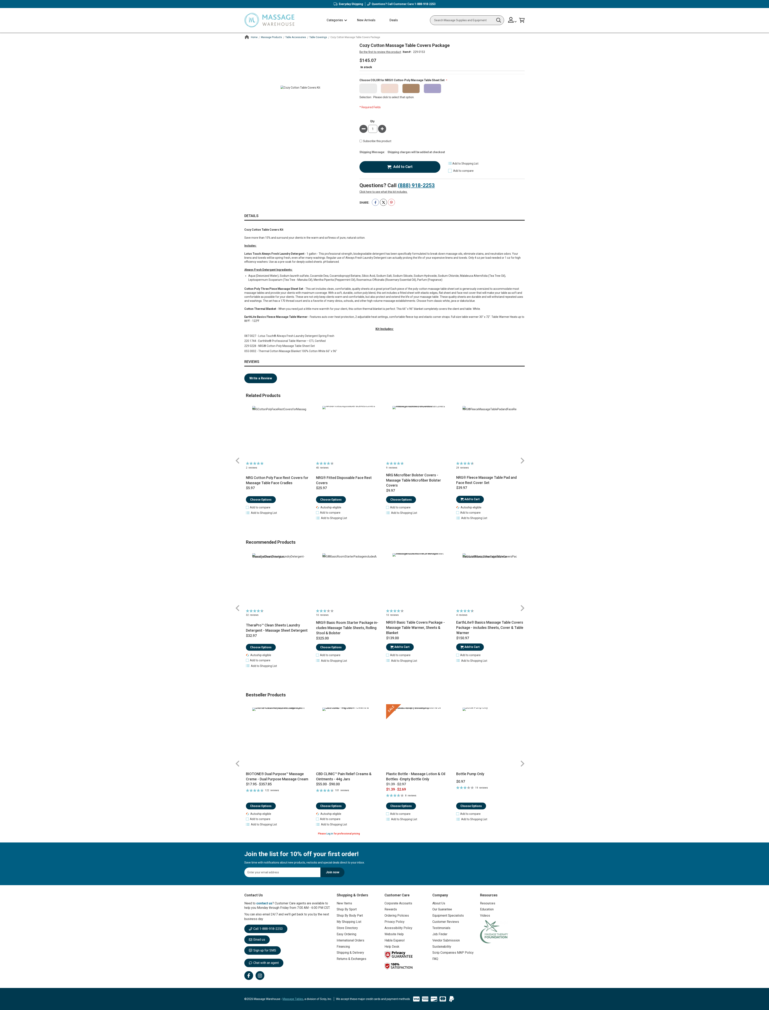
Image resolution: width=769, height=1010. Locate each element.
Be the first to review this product (380, 52)
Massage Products (271, 37)
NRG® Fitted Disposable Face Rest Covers (344, 480)
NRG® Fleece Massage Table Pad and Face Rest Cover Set (486, 480)
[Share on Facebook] (375, 202)
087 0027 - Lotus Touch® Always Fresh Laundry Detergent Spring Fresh (289, 335)
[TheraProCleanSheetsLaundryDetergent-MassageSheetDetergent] (279, 580)
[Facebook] (248, 975)
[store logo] (269, 20)
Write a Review (260, 378)
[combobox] (467, 20)
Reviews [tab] (251, 362)
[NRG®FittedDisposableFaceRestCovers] (349, 433)
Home (254, 37)
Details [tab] (251, 216)
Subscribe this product (377, 141)
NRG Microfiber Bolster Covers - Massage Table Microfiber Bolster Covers (413, 480)
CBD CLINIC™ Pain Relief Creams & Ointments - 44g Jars (343, 776)
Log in (329, 833)
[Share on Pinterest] (391, 202)
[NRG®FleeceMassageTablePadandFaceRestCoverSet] (489, 433)
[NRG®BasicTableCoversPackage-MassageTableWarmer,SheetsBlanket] (419, 580)
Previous (237, 460)
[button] (512, 20)
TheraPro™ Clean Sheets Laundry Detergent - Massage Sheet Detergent (277, 627)
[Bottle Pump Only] (489, 737)
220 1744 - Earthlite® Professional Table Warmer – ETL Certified (285, 340)
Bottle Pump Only (470, 774)
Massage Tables (293, 999)
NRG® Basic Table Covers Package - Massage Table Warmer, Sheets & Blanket (415, 627)
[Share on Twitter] (383, 202)
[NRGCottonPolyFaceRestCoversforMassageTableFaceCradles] (279, 433)
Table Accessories (295, 37)
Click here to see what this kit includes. (383, 191)
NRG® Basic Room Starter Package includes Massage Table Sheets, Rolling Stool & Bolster (347, 627)
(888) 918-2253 (416, 185)
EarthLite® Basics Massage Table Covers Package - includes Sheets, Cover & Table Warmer (489, 627)
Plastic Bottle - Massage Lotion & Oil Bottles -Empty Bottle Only (415, 776)
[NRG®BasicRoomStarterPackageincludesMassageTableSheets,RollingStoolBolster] (349, 580)
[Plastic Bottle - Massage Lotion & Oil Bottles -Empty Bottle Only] (419, 737)
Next (522, 460)
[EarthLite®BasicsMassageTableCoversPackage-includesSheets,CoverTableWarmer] (489, 580)
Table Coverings (318, 37)
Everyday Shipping (351, 4)
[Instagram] (260, 975)
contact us (264, 903)
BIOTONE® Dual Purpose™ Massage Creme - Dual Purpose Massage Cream (277, 776)
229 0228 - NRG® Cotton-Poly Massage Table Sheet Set (279, 345)
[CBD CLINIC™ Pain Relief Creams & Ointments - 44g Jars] (349, 737)
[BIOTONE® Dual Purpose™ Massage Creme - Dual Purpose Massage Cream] (279, 737)
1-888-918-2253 (425, 4)
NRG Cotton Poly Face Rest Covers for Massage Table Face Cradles (277, 480)
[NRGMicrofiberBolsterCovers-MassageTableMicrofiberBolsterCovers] (419, 433)
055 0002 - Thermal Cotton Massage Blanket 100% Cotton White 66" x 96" (290, 351)
